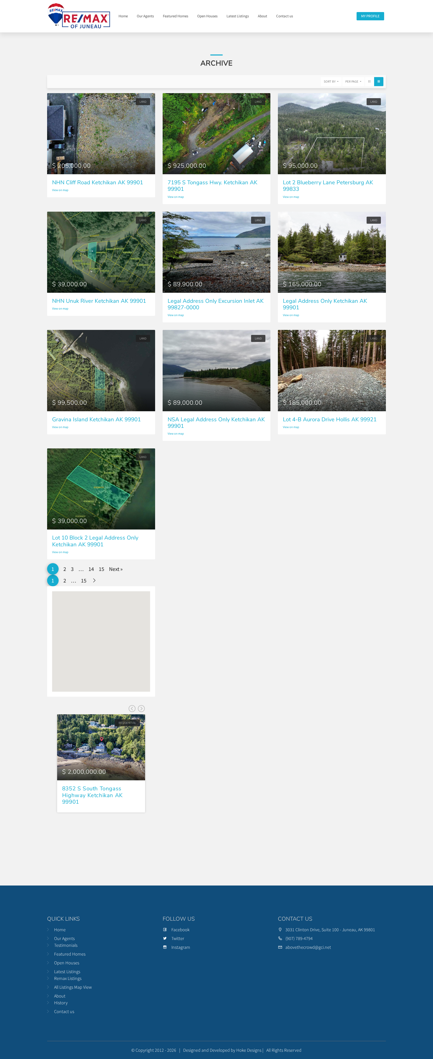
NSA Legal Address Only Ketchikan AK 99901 (216, 423)
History (61, 1003)
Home (123, 16)
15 (101, 569)
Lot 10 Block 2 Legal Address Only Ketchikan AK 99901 (95, 541)
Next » (116, 569)
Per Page (352, 81)
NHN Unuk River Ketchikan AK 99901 (99, 301)
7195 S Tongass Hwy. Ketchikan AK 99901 (212, 186)
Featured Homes (175, 16)
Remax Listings (67, 978)
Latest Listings (238, 16)
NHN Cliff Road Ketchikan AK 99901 (97, 182)
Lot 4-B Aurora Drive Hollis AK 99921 (330, 419)
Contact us (284, 16)
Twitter (177, 938)
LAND (143, 101)
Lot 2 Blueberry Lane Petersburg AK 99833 (328, 186)
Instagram (180, 947)
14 (91, 569)
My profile (370, 16)
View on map (60, 190)
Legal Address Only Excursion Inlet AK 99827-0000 (216, 304)
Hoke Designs (248, 1050)
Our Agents (145, 16)
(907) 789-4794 (299, 938)
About (262, 16)
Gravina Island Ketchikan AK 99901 (96, 419)
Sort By (330, 81)
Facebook (180, 929)
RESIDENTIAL (127, 723)
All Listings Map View (73, 987)
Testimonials (65, 945)
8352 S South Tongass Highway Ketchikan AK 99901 (92, 795)
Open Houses (207, 16)
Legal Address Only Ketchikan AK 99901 (325, 304)
